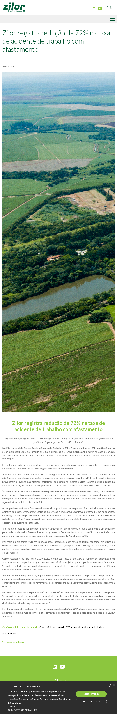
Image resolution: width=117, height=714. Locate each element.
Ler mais (11, 707)
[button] (40, 710)
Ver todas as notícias (13, 641)
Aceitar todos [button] (91, 694)
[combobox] (109, 685)
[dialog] (58, 697)
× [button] (113, 685)
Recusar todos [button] (91, 701)
